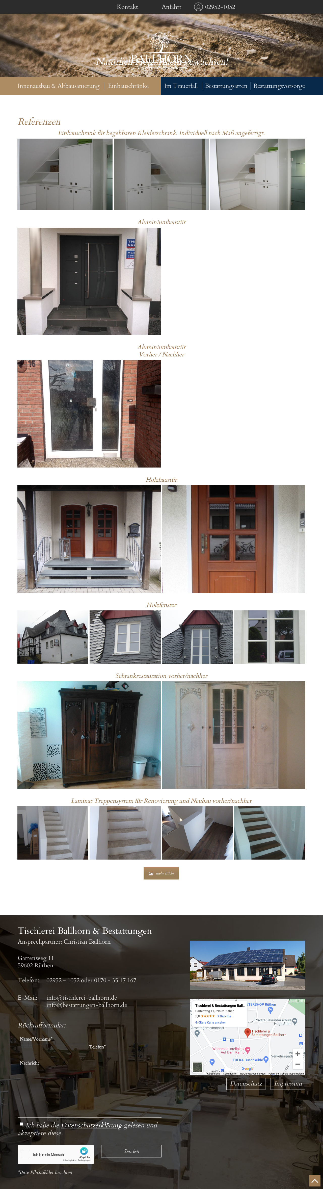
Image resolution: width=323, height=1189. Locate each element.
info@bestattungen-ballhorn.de (86, 1005)
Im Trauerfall (181, 86)
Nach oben (314, 1180)
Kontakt (127, 7)
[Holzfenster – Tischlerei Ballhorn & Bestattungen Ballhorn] (52, 637)
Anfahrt (171, 7)
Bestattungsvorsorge (279, 86)
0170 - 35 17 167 (115, 980)
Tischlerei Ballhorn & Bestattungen (161, 51)
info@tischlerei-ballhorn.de (81, 998)
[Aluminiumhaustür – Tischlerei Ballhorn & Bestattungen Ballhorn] (89, 281)
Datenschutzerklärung (91, 1125)
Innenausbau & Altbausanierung (58, 86)
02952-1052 (220, 7)
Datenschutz (246, 1083)
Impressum (288, 1083)
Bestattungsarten (226, 86)
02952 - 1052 (62, 980)
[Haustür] (89, 414)
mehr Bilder (165, 873)
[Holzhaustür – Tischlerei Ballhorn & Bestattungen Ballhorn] (89, 539)
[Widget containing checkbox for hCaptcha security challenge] (56, 1154)
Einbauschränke (128, 86)
